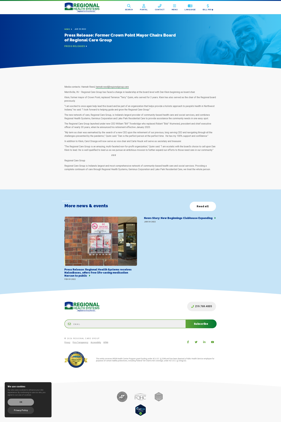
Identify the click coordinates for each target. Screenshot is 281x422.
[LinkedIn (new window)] (204, 341)
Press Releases (74, 46)
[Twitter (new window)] (196, 341)
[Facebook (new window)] (187, 341)
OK (20, 402)
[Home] (84, 7)
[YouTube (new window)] (212, 341)
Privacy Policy (21, 410)
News (67, 29)
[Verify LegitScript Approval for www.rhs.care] (140, 415)
